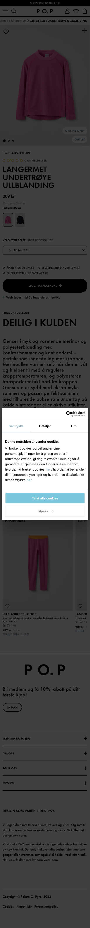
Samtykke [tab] (16, 426)
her (48, 469)
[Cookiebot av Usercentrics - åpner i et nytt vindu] (66, 414)
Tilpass (42, 511)
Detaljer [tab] (45, 426)
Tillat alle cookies (45, 498)
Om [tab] (73, 426)
